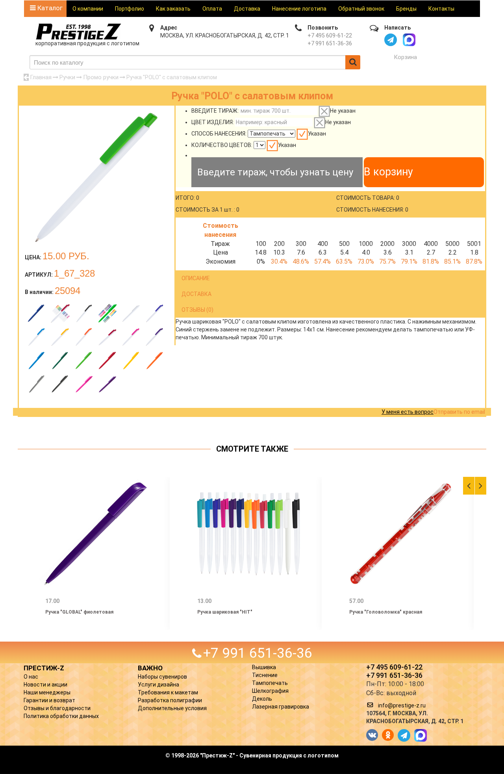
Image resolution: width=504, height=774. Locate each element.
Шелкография (270, 691)
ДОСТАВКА (196, 294)
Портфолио (129, 9)
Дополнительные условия (172, 708)
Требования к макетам (168, 692)
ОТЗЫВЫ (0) (197, 310)
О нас (31, 677)
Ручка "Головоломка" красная (385, 612)
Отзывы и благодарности (57, 708)
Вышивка (264, 667)
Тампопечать (270, 683)
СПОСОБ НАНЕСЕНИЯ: (218, 133)
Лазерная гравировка (280, 706)
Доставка (247, 9)
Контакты (441, 9)
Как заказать (173, 9)
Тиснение (265, 675)
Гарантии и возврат (49, 700)
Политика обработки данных (61, 716)
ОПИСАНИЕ (196, 278)
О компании (87, 9)
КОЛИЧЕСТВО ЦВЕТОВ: (221, 145)
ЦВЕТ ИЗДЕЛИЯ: (212, 122)
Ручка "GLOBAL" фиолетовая (79, 612)
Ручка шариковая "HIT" (224, 612)
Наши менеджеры (47, 692)
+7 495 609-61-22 (330, 35)
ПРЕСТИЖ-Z (44, 668)
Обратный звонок (361, 9)
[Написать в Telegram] (390, 39)
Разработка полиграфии (170, 700)
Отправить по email (459, 412)
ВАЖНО (150, 668)
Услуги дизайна (158, 684)
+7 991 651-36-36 (330, 43)
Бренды (406, 9)
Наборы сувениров (162, 677)
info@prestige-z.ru (402, 705)
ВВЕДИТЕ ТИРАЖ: (215, 111)
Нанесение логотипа (299, 9)
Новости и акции (45, 684)
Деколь (262, 699)
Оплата (212, 9)
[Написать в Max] (409, 39)
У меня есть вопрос (408, 412)
